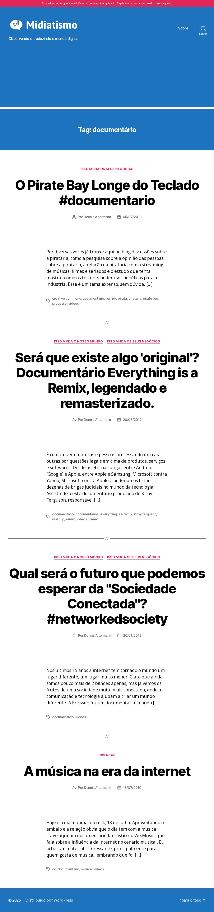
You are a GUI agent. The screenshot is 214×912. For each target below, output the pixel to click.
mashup (58, 519)
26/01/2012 (132, 635)
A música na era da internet (107, 771)
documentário (93, 298)
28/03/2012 (132, 420)
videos (73, 303)
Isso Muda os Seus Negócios (106, 169)
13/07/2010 (132, 788)
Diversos (106, 755)
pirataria (135, 298)
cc (54, 869)
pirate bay (150, 298)
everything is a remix (116, 514)
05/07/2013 (132, 217)
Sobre (183, 28)
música (86, 869)
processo (59, 303)
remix (70, 519)
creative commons (66, 298)
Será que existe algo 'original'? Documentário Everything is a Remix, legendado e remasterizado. (107, 380)
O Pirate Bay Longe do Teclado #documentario (107, 192)
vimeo (93, 519)
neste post (164, 3)
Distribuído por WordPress (49, 900)
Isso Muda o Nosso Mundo (78, 341)
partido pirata (116, 298)
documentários (87, 514)
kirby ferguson (145, 514)
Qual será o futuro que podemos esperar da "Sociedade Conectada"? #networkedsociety (107, 596)
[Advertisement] (107, 78)
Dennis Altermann (97, 217)
